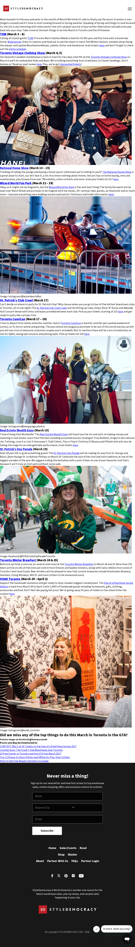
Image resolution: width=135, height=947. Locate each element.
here (102, 45)
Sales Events (68, 848)
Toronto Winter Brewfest (18, 560)
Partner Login (90, 861)
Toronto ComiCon (12, 319)
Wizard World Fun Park (16, 183)
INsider (72, 855)
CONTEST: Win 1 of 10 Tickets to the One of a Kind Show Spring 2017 (38, 746)
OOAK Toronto (10, 579)
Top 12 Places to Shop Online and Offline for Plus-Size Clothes (35, 757)
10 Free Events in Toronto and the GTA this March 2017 (30, 754)
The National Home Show (117, 172)
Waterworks (14, 42)
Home (52, 848)
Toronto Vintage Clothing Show (22, 53)
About (40, 861)
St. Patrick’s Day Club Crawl (52, 308)
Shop (61, 855)
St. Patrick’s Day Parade (16, 449)
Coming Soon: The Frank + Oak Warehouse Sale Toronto (31, 750)
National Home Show (14, 168)
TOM (3, 34)
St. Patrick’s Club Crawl (16, 300)
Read (83, 848)
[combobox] (53, 808)
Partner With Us (57, 861)
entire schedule (17, 49)
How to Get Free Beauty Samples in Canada (24, 761)
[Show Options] (86, 808)
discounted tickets (70, 64)
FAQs (74, 861)
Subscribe (47, 830)
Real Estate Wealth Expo (17, 430)
